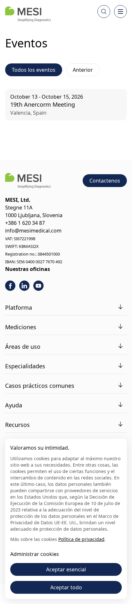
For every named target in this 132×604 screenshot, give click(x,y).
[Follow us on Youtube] (38, 286)
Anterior (83, 69)
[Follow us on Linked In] (24, 286)
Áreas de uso (22, 346)
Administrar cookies (34, 554)
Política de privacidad (81, 539)
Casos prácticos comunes (39, 385)
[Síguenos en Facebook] (10, 286)
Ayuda (13, 405)
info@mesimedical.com (33, 230)
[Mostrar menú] (120, 11)
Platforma (18, 307)
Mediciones (20, 327)
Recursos (17, 425)
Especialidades (25, 366)
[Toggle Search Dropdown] (103, 11)
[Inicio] (28, 14)
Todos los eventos (33, 69)
